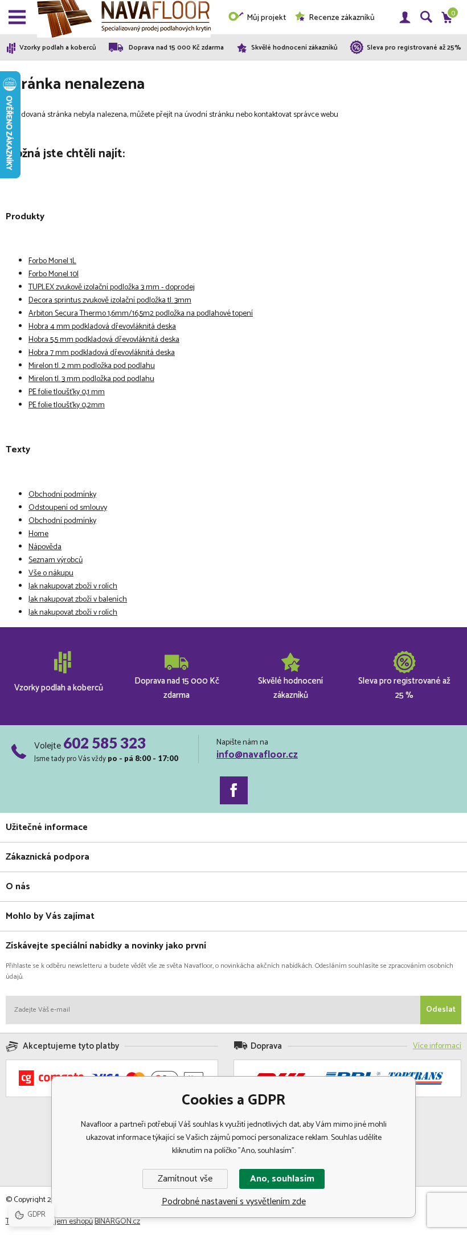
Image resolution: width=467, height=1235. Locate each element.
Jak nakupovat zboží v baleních (77, 599)
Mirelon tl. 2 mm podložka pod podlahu (91, 366)
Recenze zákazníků (342, 17)
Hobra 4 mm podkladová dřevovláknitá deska (102, 326)
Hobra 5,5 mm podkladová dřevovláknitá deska (103, 339)
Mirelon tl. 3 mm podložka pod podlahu (91, 379)
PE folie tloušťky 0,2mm (66, 405)
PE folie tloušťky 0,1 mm (66, 392)
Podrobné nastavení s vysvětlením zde (234, 1201)
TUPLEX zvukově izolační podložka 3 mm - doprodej (111, 287)
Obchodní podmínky (62, 494)
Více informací (437, 1046)
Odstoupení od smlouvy (67, 507)
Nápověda (45, 547)
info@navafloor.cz (257, 755)
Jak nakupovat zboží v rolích (72, 586)
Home (38, 534)
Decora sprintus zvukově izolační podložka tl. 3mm (109, 300)
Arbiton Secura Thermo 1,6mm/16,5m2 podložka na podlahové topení (140, 313)
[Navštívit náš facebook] (234, 790)
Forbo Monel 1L (52, 261)
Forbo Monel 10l (53, 274)
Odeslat (441, 1009)
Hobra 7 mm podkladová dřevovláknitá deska (101, 352)
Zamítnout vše (185, 1179)
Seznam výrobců (55, 560)
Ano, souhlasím (282, 1179)
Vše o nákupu (50, 573)
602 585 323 (104, 743)
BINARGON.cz (117, 1221)
